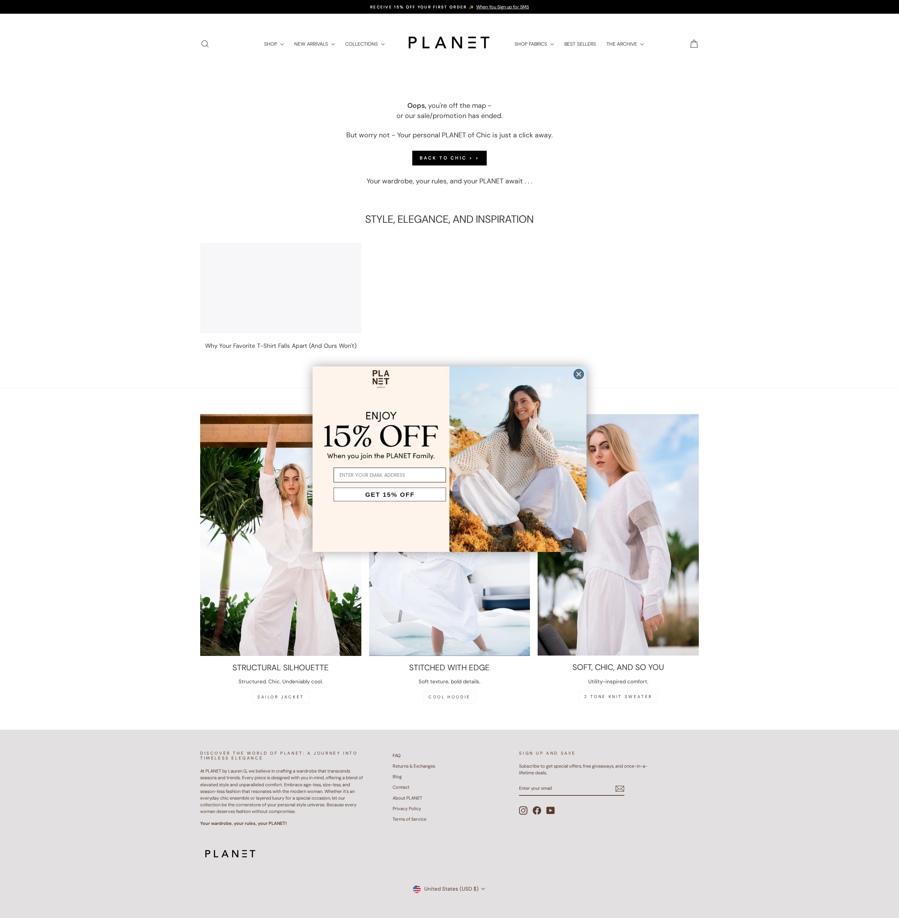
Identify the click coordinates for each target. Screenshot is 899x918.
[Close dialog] (579, 374)
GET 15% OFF (390, 494)
